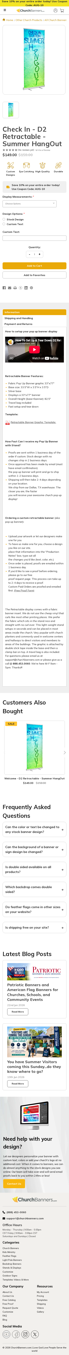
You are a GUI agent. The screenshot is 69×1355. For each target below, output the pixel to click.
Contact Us (14, 1183)
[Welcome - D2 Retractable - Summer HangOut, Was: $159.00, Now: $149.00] (34, 747)
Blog (5, 1319)
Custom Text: (11, 231)
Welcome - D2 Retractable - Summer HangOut (34, 778)
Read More (18, 1011)
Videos (40, 1307)
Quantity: (35, 247)
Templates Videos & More (16, 1279)
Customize (8, 1271)
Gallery (40, 1311)
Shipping (41, 1303)
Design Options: (14, 213)
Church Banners (11, 1248)
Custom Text (15, 224)
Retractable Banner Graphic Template (33, 422)
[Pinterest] (31, 288)
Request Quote (10, 1307)
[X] (20, 288)
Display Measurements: (18, 196)
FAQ (5, 1315)
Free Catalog (9, 1300)
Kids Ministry (9, 1252)
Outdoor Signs (10, 1275)
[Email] (9, 288)
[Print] (15, 288)
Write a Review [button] (42, 150)
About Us (7, 1292)
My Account (43, 1292)
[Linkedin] (26, 288)
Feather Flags (9, 1255)
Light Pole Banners (12, 1260)
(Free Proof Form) (24, 590)
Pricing (40, 1296)
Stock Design (15, 219)
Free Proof (8, 1303)
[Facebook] (4, 288)
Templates (42, 1300)
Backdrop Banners (12, 1263)
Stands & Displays (12, 1267)
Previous (5, 752)
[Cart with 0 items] (62, 10)
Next (64, 752)
